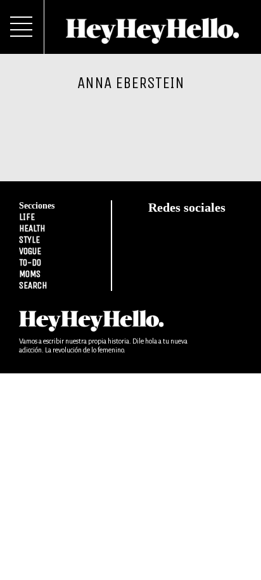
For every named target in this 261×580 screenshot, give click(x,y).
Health (32, 228)
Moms (30, 274)
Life (27, 216)
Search (33, 285)
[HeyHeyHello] (152, 36)
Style (29, 239)
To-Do (30, 262)
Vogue (30, 251)
